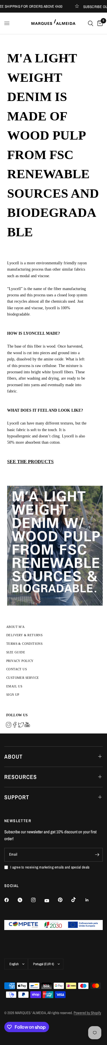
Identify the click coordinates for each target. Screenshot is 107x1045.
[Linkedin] (91, 900)
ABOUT (13, 756)
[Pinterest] (64, 900)
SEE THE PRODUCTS (30, 461)
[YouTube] (51, 901)
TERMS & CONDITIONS (24, 643)
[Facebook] (10, 900)
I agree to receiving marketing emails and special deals (49, 867)
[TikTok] (77, 899)
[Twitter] (24, 900)
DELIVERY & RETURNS (24, 635)
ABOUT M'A (15, 626)
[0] (99, 23)
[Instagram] (37, 900)
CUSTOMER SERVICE (22, 677)
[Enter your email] (97, 855)
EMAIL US (14, 686)
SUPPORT (16, 797)
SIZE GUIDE (15, 652)
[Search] (90, 23)
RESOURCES (20, 777)
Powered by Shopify (87, 1012)
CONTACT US (16, 669)
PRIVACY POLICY (20, 661)
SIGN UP (12, 694)
